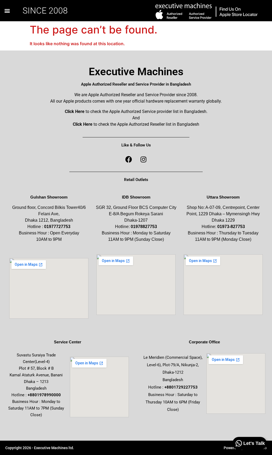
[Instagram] (143, 159)
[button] (7, 10)
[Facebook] (128, 159)
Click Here (74, 111)
